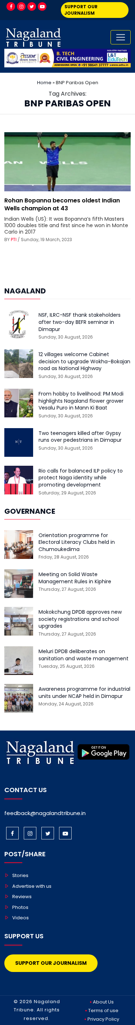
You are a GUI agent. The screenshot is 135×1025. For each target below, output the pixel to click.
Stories (20, 875)
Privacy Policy (103, 1019)
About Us (103, 1001)
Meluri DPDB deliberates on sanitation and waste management (84, 655)
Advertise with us (31, 886)
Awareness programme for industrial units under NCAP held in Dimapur (84, 693)
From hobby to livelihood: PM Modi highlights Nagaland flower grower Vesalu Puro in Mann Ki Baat (81, 401)
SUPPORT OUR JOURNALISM (81, 10)
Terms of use (103, 1010)
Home (44, 82)
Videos (20, 917)
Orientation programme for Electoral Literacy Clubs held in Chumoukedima (77, 542)
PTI (14, 239)
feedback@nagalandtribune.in (45, 813)
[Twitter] (31, 6)
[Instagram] (21, 6)
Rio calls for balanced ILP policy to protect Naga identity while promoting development (81, 478)
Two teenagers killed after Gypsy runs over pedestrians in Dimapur (80, 437)
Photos (20, 907)
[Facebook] (10, 6)
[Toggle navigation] (121, 37)
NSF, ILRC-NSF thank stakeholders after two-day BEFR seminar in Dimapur (80, 322)
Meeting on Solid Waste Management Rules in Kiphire (75, 578)
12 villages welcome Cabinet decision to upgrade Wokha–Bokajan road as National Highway (84, 361)
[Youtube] (42, 6)
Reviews (22, 896)
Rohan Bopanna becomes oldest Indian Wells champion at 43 (62, 204)
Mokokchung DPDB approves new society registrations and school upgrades (80, 619)
